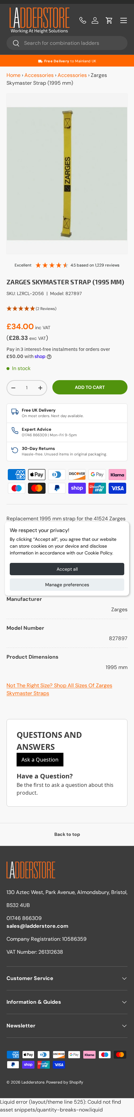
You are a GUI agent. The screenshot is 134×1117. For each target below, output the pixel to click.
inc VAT (42, 327)
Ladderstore (33, 1082)
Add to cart (90, 387)
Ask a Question (40, 759)
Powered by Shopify (64, 1082)
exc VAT (37, 338)
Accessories (39, 75)
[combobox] (67, 43)
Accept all (67, 569)
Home (13, 75)
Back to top (67, 834)
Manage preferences (67, 585)
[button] (109, 20)
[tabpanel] (67, 618)
